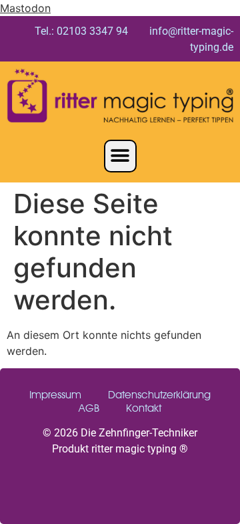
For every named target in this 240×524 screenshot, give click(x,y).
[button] (120, 156)
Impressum (55, 394)
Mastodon (25, 8)
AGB (89, 408)
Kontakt (143, 408)
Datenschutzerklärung (159, 394)
